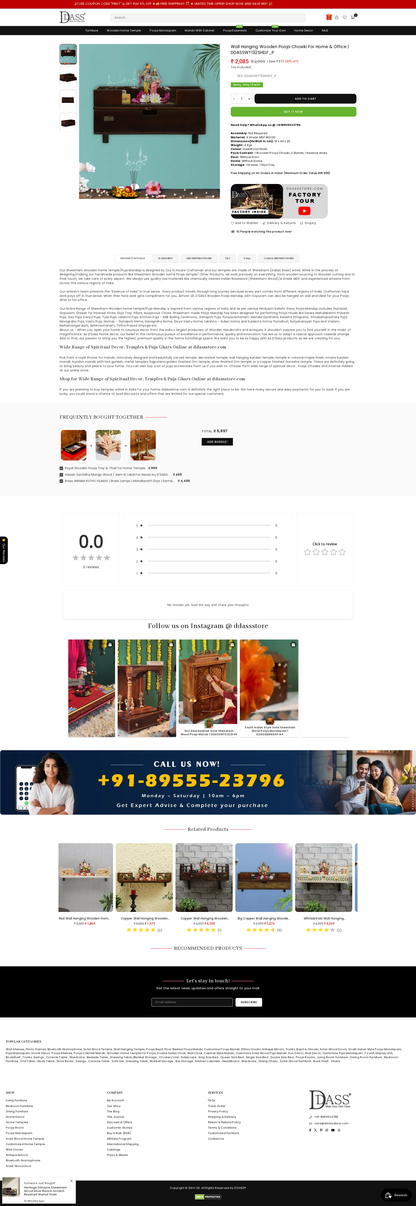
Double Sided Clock (171, 1053)
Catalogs (113, 1149)
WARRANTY (165, 258)
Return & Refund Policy (224, 1122)
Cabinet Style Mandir (219, 1053)
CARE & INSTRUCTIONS (279, 258)
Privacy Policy (218, 1111)
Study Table (45, 1061)
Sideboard (189, 1057)
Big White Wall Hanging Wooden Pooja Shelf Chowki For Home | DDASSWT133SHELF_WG (99, 918)
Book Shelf (321, 1061)
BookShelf (13, 1057)
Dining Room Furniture (366, 1057)
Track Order (217, 1106)
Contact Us (216, 1139)
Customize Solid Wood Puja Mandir (261, 1053)
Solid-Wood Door (18, 1166)
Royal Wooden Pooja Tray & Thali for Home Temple (104, 468)
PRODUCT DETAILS (132, 258)
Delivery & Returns (281, 223)
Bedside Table (97, 1057)
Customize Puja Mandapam (342, 1053)
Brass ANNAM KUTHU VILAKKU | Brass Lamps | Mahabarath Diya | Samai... (119, 481)
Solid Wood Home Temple (25, 1139)
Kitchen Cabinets (207, 1061)
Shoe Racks (65, 1061)
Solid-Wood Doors (333, 1049)
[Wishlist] (344, 17)
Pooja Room (15, 1128)
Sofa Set (118, 1061)
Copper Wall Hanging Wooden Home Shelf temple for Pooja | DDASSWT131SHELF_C (278, 918)
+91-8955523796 (326, 1117)
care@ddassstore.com (331, 1123)
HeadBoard (230, 1061)
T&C (227, 258)
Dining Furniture (17, 1111)
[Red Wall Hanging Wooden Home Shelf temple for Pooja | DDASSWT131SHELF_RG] (219, 877)
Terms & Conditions (222, 1128)
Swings (39, 1057)
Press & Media (117, 1155)
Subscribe (249, 1002)
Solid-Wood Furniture (295, 1061)
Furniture (92, 30)
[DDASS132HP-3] (68, 100)
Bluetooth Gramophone (64, 1049)
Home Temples (17, 1122)
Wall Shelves (15, 1049)
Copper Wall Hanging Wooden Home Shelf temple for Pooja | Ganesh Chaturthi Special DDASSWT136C (338, 918)
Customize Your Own (270, 29)
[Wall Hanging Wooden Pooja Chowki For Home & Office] (68, 54)
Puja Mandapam (18, 1053)
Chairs (335, 1061)
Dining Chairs (268, 1061)
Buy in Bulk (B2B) (119, 1133)
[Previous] (85, 121)
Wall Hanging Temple (129, 1049)
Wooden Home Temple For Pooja (131, 1053)
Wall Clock (195, 1053)
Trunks (290, 1049)
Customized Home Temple (25, 1144)
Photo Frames (36, 1049)
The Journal (115, 1117)
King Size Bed (208, 1057)
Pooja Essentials (235, 29)
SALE (325, 30)
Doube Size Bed (282, 1057)
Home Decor (303, 30)
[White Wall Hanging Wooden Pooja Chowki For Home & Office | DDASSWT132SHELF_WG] (159, 877)
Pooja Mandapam (163, 30)
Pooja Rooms (305, 1057)
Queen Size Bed (232, 1057)
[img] (91, 558)
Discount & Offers (119, 1122)
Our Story (114, 1106)
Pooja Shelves (62, 1053)
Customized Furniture (223, 1133)
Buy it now (293, 112)
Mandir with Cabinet (199, 30)
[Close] (71, 1181)
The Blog (113, 1111)
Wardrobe (77, 1057)
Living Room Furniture (332, 1057)
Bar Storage (184, 1061)
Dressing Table (121, 1057)
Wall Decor (313, 1053)
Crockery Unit (169, 1057)
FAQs (247, 258)
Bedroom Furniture (19, 1106)
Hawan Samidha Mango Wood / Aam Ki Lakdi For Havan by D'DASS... (117, 475)
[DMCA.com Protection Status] (208, 1198)
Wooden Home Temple (124, 30)
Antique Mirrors (273, 1049)
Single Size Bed (257, 1057)
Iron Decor (296, 1053)
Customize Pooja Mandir (222, 1049)
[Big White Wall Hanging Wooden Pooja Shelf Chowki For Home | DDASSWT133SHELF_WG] (99, 877)
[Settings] (337, 17)
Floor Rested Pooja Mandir (183, 1049)
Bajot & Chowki (307, 1049)
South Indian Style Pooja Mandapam (374, 1049)
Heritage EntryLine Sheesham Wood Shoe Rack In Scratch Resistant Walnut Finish (45, 1191)
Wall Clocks (14, 1149)
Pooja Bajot (154, 1049)
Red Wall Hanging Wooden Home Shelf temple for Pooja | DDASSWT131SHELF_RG (219, 918)
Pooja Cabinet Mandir (89, 1053)
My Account (115, 1100)
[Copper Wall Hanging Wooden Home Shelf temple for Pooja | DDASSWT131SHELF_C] (278, 877)
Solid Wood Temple (97, 1049)
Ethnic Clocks (251, 1049)
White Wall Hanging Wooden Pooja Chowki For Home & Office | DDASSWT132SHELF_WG (159, 918)
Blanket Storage (145, 1057)
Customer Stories (119, 1128)
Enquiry (310, 223)
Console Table (56, 1057)
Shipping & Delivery (222, 1117)
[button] (208, 525)
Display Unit (384, 1053)
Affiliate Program (119, 1139)
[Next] (214, 121)
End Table (28, 1061)
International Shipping (123, 1144)
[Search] (208, 17)
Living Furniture (16, 1100)
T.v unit (369, 1053)
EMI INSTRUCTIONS (199, 258)
